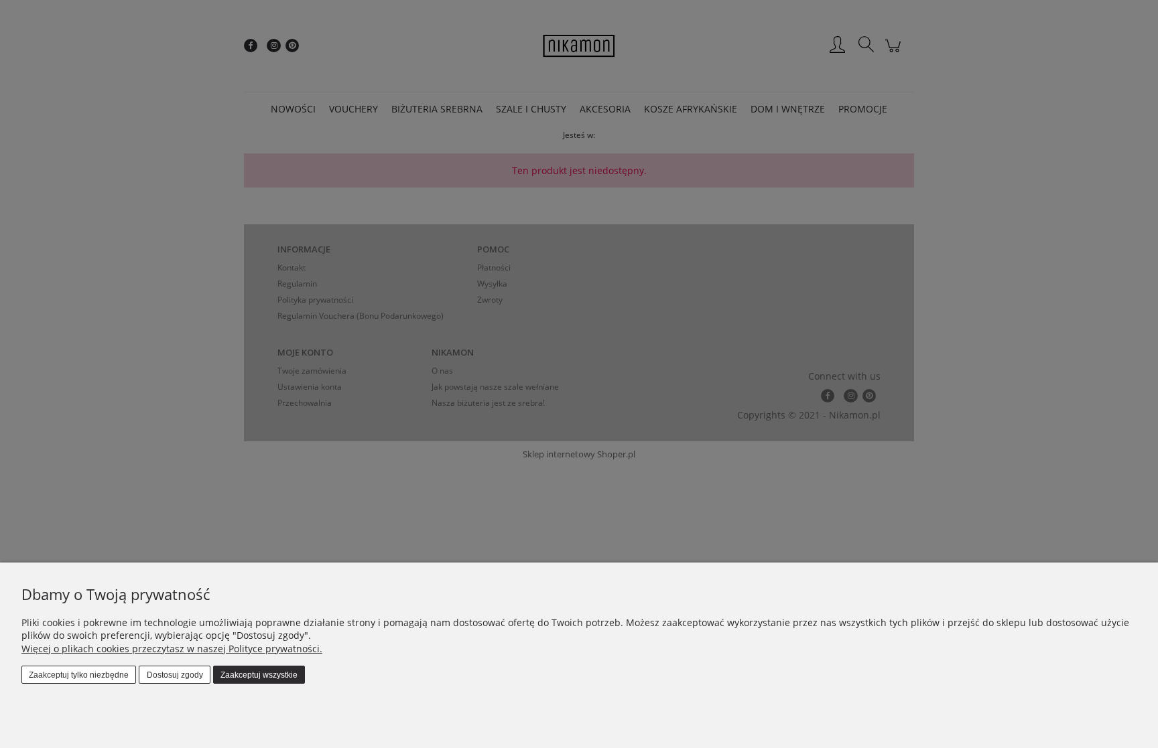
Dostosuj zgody (175, 675)
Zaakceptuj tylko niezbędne (79, 675)
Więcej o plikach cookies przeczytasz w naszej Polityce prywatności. (171, 648)
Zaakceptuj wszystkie (259, 675)
